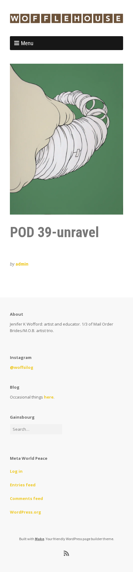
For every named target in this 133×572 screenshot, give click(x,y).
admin (21, 264)
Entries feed (23, 485)
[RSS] (67, 553)
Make (39, 538)
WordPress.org (25, 512)
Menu (27, 43)
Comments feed (26, 498)
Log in (16, 471)
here (49, 397)
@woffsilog (21, 367)
